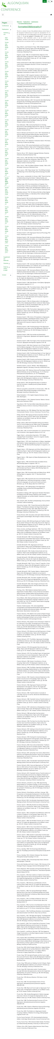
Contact (4, 275)
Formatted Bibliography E (6, 84)
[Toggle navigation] (3, 14)
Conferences (5, 25)
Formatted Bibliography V (6, 230)
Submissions (34, 22)
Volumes (6, 263)
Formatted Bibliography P (6, 181)
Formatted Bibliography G (6, 104)
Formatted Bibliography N (6, 162)
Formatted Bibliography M (6, 152)
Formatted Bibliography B (6, 55)
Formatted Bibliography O (6, 171)
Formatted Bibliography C (6, 65)
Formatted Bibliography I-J (6, 123)
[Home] (4, 4)
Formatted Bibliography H (6, 113)
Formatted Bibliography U (6, 220)
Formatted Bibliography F (6, 94)
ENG (44, 1)
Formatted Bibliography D (6, 75)
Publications (5, 29)
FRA (49, 1)
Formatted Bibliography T (6, 210)
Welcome (19, 22)
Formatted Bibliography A (6, 46)
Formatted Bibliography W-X (6, 239)
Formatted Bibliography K (6, 133)
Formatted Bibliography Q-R (6, 191)
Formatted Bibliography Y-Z (6, 249)
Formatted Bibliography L (6, 142)
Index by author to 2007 (6, 268)
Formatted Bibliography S (6, 200)
